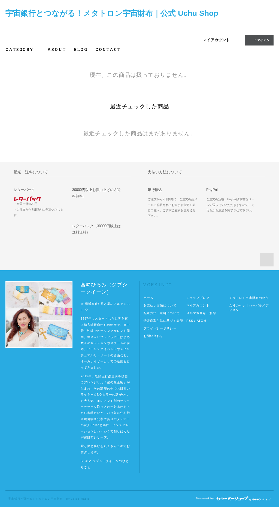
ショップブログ (198, 297)
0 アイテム (262, 40)
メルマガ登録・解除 (201, 313)
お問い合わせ (153, 336)
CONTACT (108, 49)
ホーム (148, 297)
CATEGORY (20, 49)
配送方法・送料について (162, 313)
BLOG (81, 49)
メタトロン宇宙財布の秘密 (249, 297)
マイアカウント (216, 40)
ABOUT (56, 49)
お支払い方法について (160, 305)
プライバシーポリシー (160, 328)
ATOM (201, 320)
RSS (189, 320)
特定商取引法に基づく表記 (163, 320)
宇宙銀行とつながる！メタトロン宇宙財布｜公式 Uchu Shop (111, 13)
